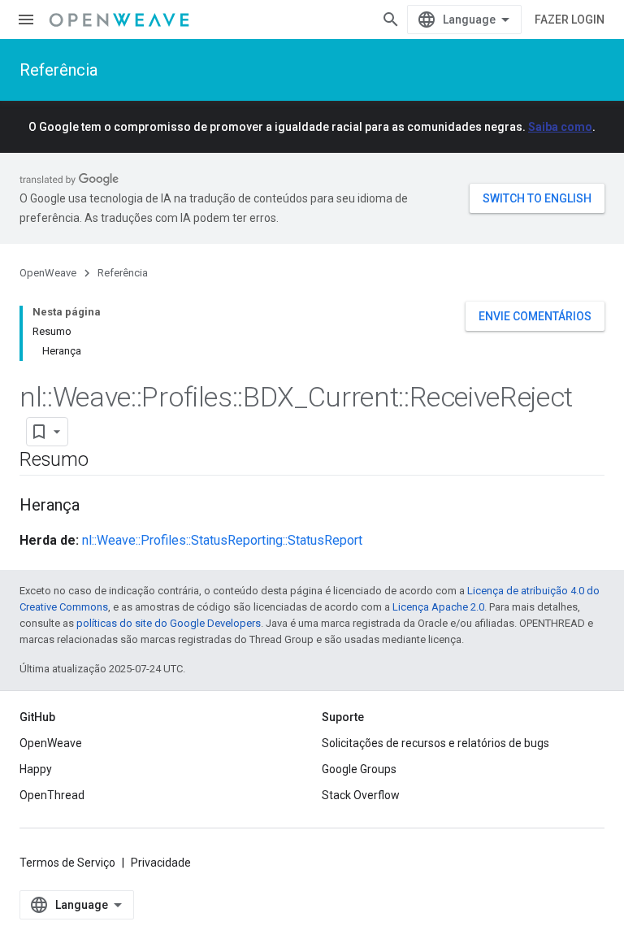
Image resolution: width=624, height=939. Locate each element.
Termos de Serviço (67, 862)
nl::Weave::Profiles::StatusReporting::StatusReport (222, 540)
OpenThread (52, 795)
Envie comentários (535, 316)
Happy (36, 769)
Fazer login (569, 19)
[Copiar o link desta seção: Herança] (96, 506)
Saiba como (560, 126)
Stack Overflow (361, 795)
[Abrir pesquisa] (391, 19)
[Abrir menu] (26, 19)
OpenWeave (48, 273)
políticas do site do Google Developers (168, 623)
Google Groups (359, 769)
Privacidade (161, 862)
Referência (59, 70)
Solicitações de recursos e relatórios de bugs (435, 743)
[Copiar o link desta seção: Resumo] (105, 461)
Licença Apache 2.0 (438, 607)
